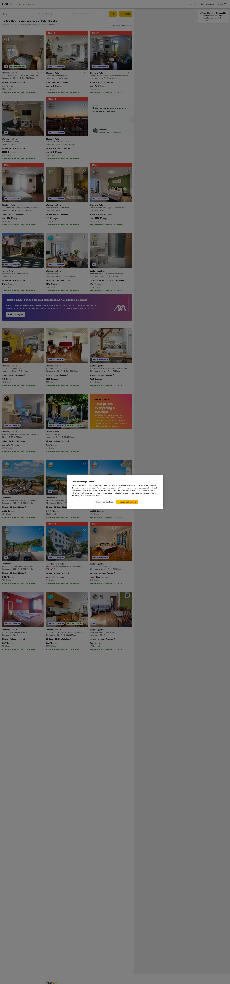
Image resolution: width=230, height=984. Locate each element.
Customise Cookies (104, 501)
